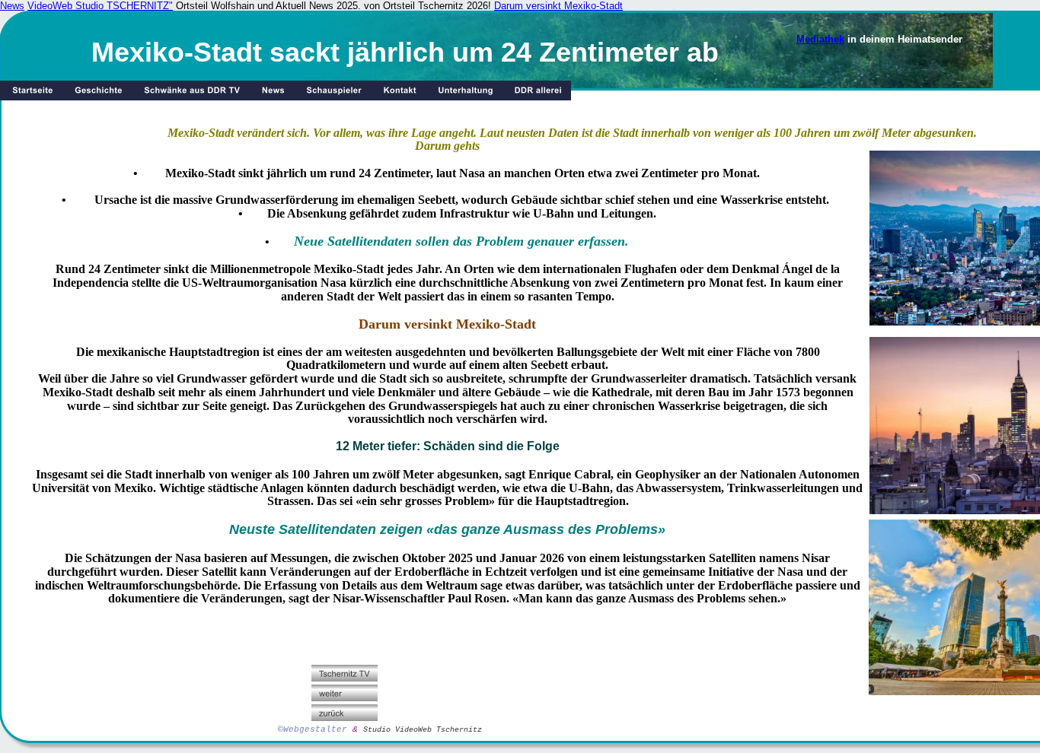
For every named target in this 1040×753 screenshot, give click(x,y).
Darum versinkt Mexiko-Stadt (558, 5)
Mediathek (820, 39)
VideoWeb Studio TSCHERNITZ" (100, 5)
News (12, 5)
